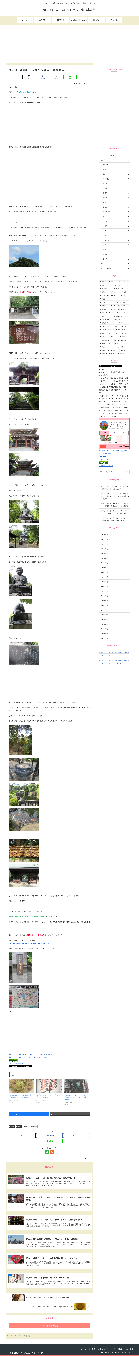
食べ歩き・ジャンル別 (109, 1349)
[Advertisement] (69, 43)
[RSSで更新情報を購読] (52, 1152)
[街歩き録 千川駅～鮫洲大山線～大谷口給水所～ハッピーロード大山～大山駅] (76, 1086)
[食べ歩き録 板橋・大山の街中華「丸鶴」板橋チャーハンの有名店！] (21, 1086)
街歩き (20, 1126)
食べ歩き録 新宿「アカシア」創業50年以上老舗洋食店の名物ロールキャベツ (114, 519)
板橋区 (13, 1126)
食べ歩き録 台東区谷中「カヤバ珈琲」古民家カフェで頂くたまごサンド (114, 488)
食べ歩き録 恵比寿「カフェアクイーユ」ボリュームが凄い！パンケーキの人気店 (114, 512)
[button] (127, 471)
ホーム (80, 1349)
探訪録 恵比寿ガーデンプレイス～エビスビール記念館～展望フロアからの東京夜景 (114, 505)
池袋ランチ (95, 1349)
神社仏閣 (34, 1126)
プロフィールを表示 (114, 442)
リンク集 (128, 1349)
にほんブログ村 (104, 460)
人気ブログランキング (16, 1063)
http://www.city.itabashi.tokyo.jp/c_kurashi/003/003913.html (30, 943)
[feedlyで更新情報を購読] (47, 1152)
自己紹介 (121, 1349)
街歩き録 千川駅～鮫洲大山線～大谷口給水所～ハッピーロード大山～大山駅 (76, 1097)
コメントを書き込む (49, 1326)
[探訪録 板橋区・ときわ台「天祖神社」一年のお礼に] (49, 1086)
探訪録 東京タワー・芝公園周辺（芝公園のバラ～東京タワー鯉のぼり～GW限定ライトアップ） (115, 496)
